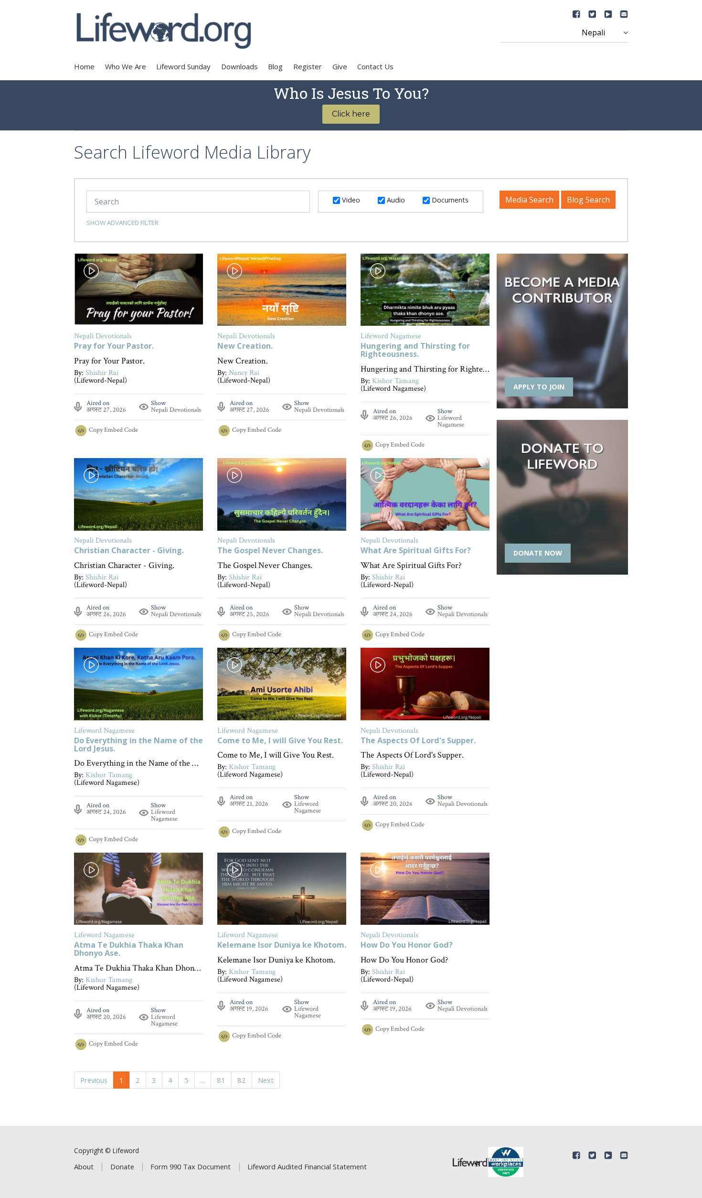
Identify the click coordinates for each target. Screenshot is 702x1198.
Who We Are (125, 66)
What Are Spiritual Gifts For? (416, 551)
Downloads (239, 66)
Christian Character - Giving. (129, 551)
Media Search (529, 199)
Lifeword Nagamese (450, 421)
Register (307, 66)
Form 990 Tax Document (190, 1166)
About (84, 1166)
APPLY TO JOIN (538, 386)
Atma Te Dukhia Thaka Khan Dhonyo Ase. (128, 949)
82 (241, 1080)
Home (84, 66)
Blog (275, 66)
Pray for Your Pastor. (114, 346)
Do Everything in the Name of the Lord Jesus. (138, 745)
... (203, 1080)
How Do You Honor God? (407, 945)
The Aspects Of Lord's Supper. (418, 741)
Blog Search (588, 199)
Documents (449, 199)
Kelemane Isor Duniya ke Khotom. (281, 945)
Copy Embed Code (113, 430)
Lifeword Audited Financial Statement (307, 1166)
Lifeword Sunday (183, 66)
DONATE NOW (537, 552)
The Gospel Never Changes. (270, 551)
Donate (122, 1166)
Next (266, 1080)
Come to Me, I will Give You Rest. (280, 741)
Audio (395, 199)
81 (221, 1080)
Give (339, 66)
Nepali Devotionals (176, 410)
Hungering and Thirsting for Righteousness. (415, 350)
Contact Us (375, 66)
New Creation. (245, 346)
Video (350, 199)
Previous (93, 1080)
